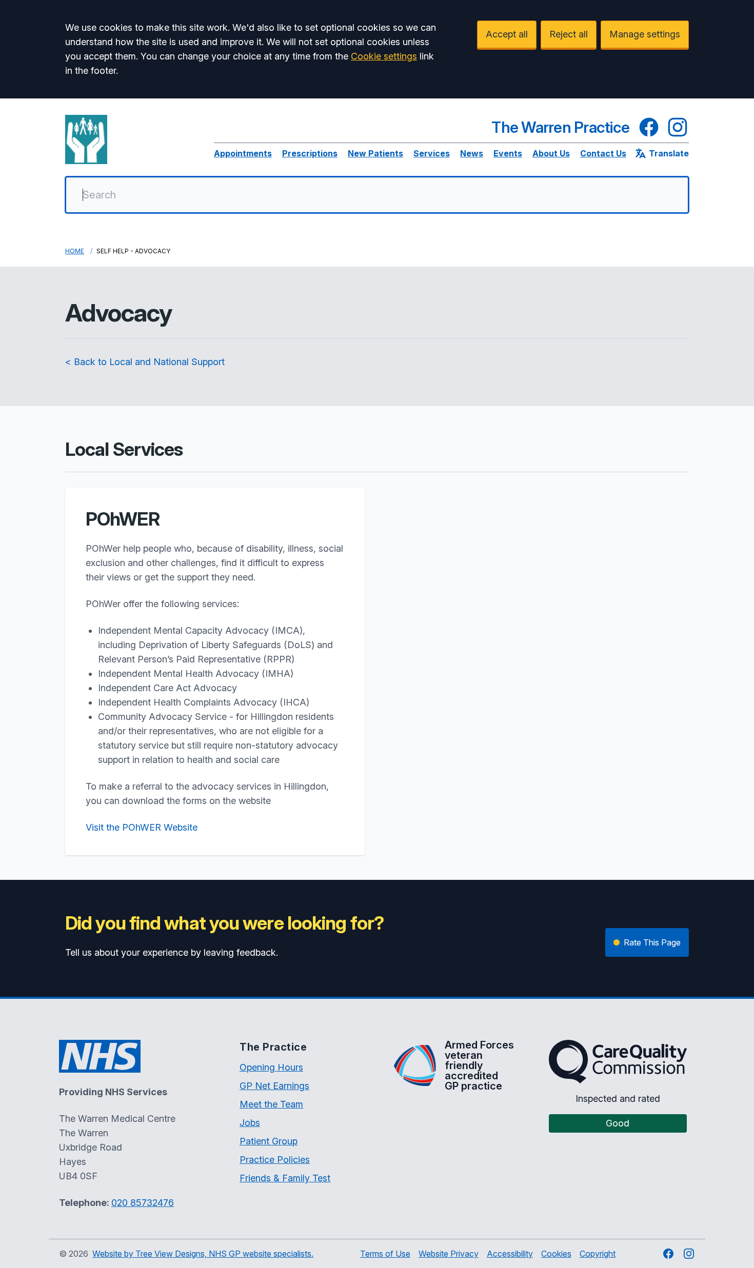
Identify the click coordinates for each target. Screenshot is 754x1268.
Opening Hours (271, 1067)
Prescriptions (310, 153)
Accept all (507, 34)
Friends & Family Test (285, 1178)
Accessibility (510, 1254)
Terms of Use (385, 1254)
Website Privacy (449, 1254)
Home (74, 251)
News (471, 153)
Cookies (556, 1254)
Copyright (598, 1254)
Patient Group (268, 1141)
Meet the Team (271, 1104)
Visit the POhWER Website (141, 827)
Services (431, 153)
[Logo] (86, 139)
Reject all (568, 34)
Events (507, 153)
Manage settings (644, 34)
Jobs (250, 1122)
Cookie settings (384, 56)
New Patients (375, 153)
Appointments (243, 153)
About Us (551, 153)
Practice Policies (275, 1159)
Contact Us (603, 153)
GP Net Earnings (274, 1085)
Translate (669, 153)
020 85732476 (142, 1202)
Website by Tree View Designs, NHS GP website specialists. (202, 1254)
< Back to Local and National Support (145, 361)
